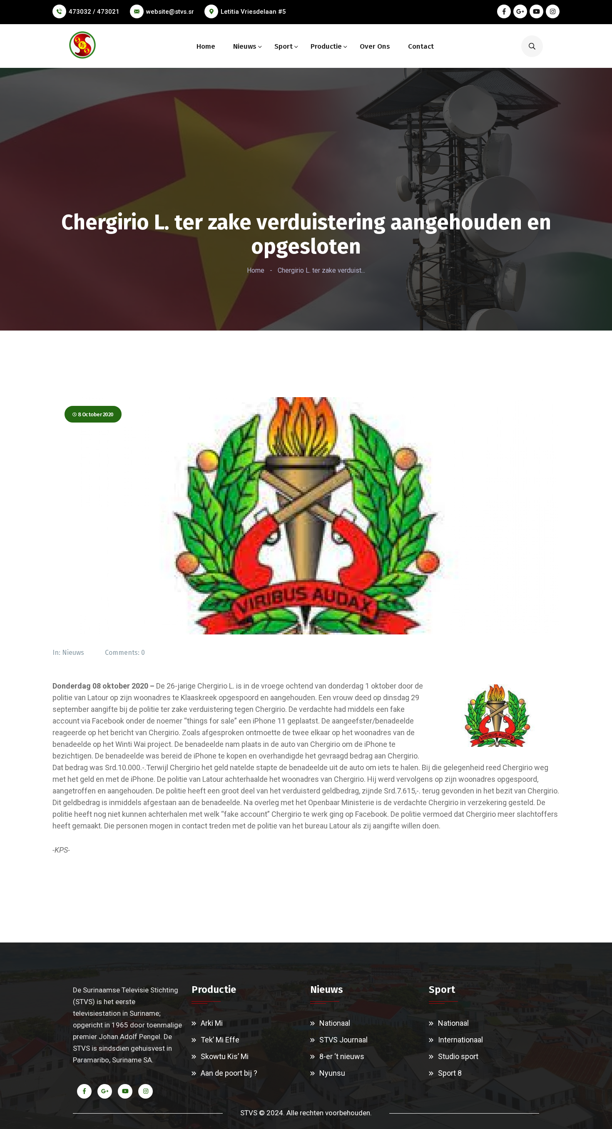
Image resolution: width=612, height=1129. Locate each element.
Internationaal (460, 1039)
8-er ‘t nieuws (341, 1056)
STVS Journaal (343, 1039)
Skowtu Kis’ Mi (225, 1056)
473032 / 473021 (94, 11)
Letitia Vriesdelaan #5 (253, 11)
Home (206, 46)
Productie (326, 46)
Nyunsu (332, 1073)
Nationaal (334, 1023)
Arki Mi (212, 1023)
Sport (283, 46)
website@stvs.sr (170, 11)
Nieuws (244, 46)
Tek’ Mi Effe (220, 1039)
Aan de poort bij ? (229, 1073)
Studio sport (458, 1056)
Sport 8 (450, 1073)
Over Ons (375, 46)
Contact (421, 46)
